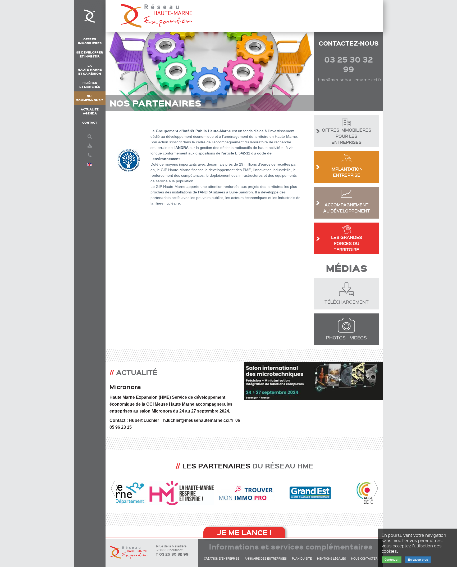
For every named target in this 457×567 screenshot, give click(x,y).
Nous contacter (364, 558)
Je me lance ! (244, 532)
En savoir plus (418, 559)
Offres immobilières (90, 41)
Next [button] (376, 489)
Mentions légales (331, 558)
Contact (89, 123)
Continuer (392, 559)
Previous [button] (113, 489)
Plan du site (302, 558)
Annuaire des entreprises (266, 558)
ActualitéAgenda (90, 111)
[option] (244, 406)
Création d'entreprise (221, 558)
